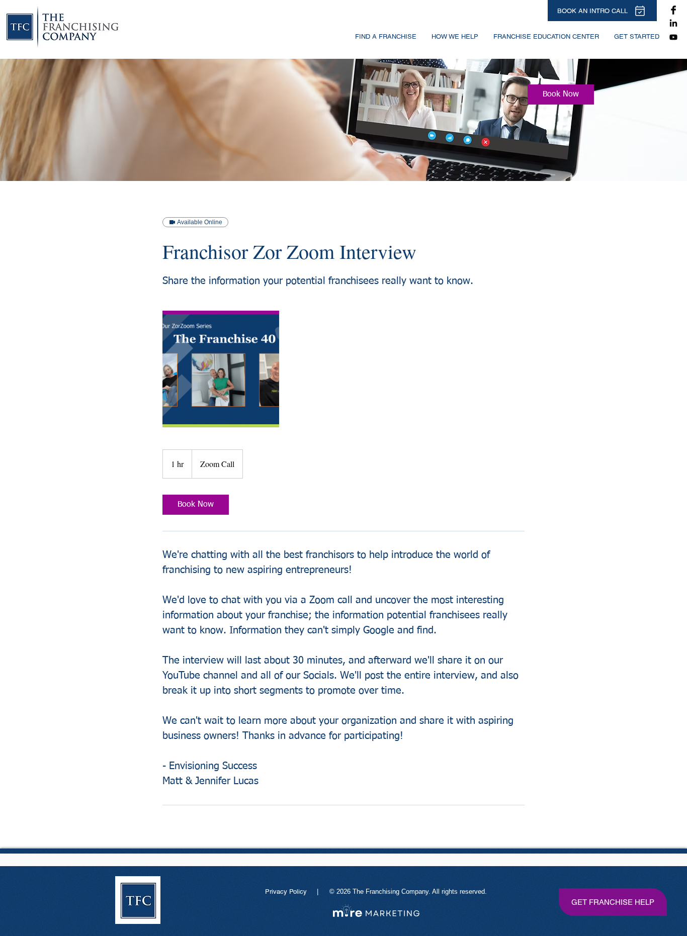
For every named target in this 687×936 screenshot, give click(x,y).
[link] (561, 94)
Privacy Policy (287, 891)
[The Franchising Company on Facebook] (673, 10)
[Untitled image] (220, 369)
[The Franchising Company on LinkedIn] (673, 23)
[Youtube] (673, 37)
